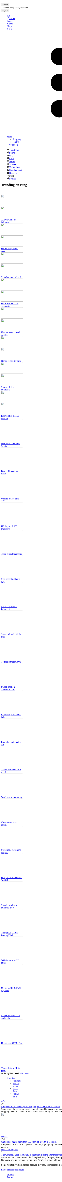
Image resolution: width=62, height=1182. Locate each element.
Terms (10, 1177)
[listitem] (12, 209)
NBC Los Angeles (9, 1149)
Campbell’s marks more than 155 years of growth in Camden (29, 1142)
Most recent (24, 1073)
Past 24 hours (16, 1084)
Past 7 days (15, 1089)
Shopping (17, 139)
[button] (11, 1078)
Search (12, 18)
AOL (3, 1101)
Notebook (13, 145)
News (9, 29)
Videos (10, 23)
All (8, 15)
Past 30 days (16, 1095)
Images (10, 21)
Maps (9, 26)
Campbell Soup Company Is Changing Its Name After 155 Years (30, 1106)
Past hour (17, 1081)
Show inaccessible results (12, 1169)
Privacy (10, 1174)
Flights (16, 142)
